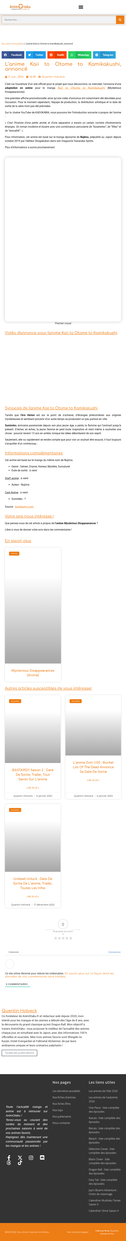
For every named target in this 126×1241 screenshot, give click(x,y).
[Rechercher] (120, 20)
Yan (112, 1234)
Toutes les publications (19, 1053)
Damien (104, 1234)
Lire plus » (33, 788)
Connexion (114, 952)
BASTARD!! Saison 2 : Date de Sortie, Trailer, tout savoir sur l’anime (32, 774)
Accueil (6, 44)
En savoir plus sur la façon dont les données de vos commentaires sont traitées (59, 975)
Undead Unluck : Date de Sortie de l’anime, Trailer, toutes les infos (32, 883)
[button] (81, 7)
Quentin (114, 1231)
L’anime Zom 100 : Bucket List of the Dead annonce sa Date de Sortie (93, 767)
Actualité (17, 44)
